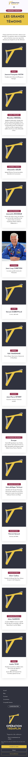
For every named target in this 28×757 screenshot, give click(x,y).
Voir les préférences (14, 753)
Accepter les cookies (14, 746)
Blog (4, 693)
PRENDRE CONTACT (14, 10)
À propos (5, 696)
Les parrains (6, 699)
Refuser (14, 750)
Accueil (5, 690)
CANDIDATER (14, 706)
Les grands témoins (8, 702)
